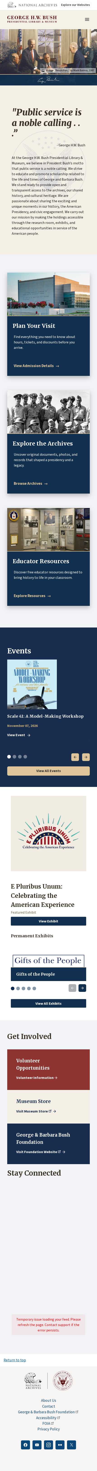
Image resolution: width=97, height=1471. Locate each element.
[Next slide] (82, 988)
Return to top (15, 1360)
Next (86, 757)
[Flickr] (60, 1444)
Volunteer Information (35, 1077)
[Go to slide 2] (18, 988)
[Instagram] (48, 1444)
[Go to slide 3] (23, 988)
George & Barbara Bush (46, 1411)
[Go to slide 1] (12, 988)
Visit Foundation (36, 1151)
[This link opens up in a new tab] (36, 1381)
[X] (71, 1444)
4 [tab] (25, 756)
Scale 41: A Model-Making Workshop (45, 716)
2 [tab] (14, 756)
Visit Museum (32, 1111)
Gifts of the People (35, 974)
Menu (88, 19)
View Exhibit (48, 921)
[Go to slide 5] (34, 988)
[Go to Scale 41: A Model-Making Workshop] (32, 684)
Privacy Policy (48, 1429)
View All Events (48, 770)
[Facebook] (25, 1444)
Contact (48, 1406)
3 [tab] (20, 756)
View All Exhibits (48, 1003)
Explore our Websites (75, 5)
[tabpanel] (48, 699)
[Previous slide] (72, 988)
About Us (48, 1400)
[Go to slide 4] (29, 988)
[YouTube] (37, 1444)
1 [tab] (9, 756)
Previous (75, 757)
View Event (16, 735)
